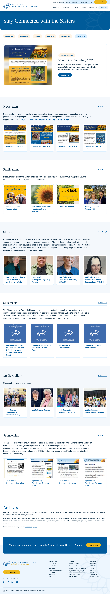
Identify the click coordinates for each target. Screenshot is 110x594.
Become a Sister (58, 2)
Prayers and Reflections (56, 570)
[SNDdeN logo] (19, 561)
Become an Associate (75, 566)
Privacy (44, 590)
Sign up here (93, 545)
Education (52, 574)
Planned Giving (94, 576)
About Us (56, 7)
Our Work (75, 7)
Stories (37, 36)
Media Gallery (65, 36)
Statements (50, 36)
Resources (103, 7)
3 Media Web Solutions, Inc (4, 591)
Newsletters (9, 36)
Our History (52, 563)
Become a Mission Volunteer (77, 568)
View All (101, 106)
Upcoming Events (74, 574)
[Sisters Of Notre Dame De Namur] (21, 6)
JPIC (50, 576)
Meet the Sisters (53, 566)
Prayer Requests (71, 2)
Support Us (93, 7)
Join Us (83, 7)
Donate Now (100, 2)
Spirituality (65, 7)
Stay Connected (11, 572)
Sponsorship (81, 36)
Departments (73, 576)
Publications (24, 36)
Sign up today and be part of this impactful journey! (45, 119)
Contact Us (83, 2)
